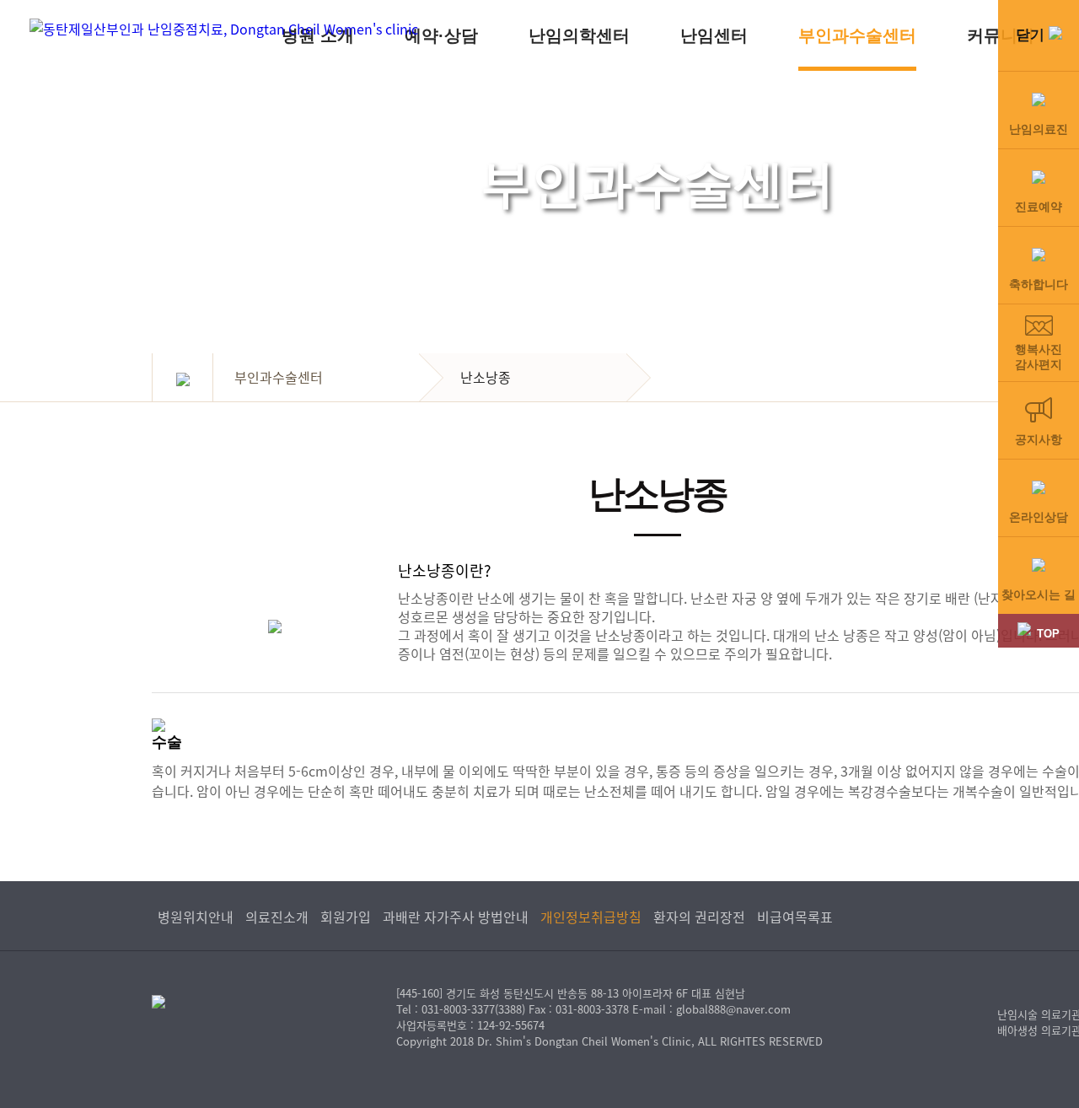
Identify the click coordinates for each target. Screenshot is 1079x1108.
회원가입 (345, 916)
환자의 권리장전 (699, 916)
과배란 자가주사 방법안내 (456, 916)
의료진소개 (277, 916)
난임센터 (714, 35)
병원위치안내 (196, 916)
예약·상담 (441, 35)
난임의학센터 (579, 35)
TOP (1048, 633)
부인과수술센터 (857, 35)
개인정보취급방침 (590, 916)
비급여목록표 (795, 916)
